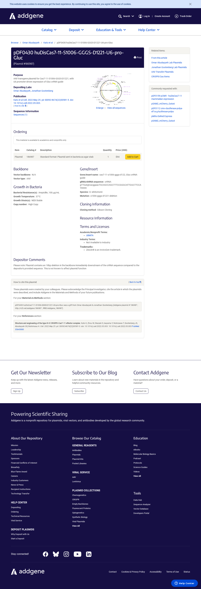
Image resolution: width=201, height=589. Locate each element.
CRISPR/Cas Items (160, 76)
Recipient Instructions (20, 489)
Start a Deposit (17, 538)
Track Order (186, 16)
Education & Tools (109, 30)
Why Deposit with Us (20, 534)
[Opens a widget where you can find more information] (184, 583)
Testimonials (16, 454)
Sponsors (15, 458)
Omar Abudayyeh (30, 42)
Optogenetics (78, 513)
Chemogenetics (79, 495)
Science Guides (140, 467)
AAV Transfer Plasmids (162, 72)
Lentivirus (76, 481)
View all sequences (116, 108)
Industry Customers (19, 480)
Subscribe (79, 391)
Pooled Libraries (79, 463)
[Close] (189, 4)
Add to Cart (132, 157)
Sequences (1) (20, 114)
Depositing (16, 507)
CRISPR (75, 499)
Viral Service (16, 520)
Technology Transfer (20, 493)
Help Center (147, 30)
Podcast (137, 458)
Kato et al (48, 42)
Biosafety (15, 467)
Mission (14, 445)
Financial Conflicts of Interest (24, 463)
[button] (126, 16)
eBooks (136, 449)
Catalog (47, 30)
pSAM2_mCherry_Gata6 (163, 103)
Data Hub (137, 500)
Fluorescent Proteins (81, 508)
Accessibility (156, 571)
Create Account (162, 16)
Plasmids (76, 455)
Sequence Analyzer (141, 504)
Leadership (16, 449)
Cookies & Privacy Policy (133, 571)
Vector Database (140, 509)
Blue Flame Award (19, 471)
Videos (136, 471)
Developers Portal (141, 513)
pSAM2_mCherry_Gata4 (163, 120)
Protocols (137, 463)
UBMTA (89, 235)
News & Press (17, 485)
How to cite (20, 106)
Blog (135, 445)
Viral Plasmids (78, 521)
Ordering (15, 512)
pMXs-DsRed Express (161, 116)
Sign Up (16, 391)
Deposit (74, 30)
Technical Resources (20, 516)
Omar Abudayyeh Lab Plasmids (166, 62)
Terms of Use (172, 571)
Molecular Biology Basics (144, 454)
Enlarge (100, 108)
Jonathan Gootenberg (42, 91)
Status (187, 571)
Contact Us (141, 391)
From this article (159, 58)
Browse (14, 42)
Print (139, 57)
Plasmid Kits (77, 459)
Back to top (134, 282)
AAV (74, 477)
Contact (113, 571)
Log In (147, 16)
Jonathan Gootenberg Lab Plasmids (169, 67)
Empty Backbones (80, 504)
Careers (14, 476)
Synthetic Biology (79, 517)
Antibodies (77, 450)
